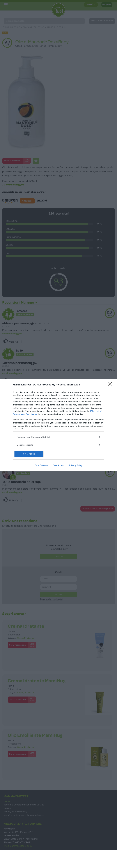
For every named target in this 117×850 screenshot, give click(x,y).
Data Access (58, 465)
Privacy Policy (75, 465)
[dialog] (58, 425)
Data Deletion (41, 465)
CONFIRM (29, 454)
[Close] (111, 385)
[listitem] (58, 436)
